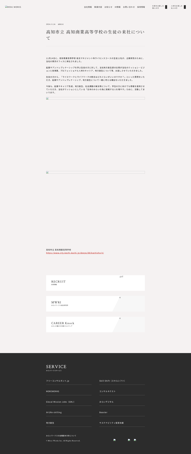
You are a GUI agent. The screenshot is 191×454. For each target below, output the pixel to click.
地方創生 (50, 422)
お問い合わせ (129, 7)
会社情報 (88, 7)
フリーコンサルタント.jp (57, 380)
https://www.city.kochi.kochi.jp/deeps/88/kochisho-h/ (75, 252)
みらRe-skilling (54, 412)
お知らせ (108, 7)
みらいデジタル (106, 401)
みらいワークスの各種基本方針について (61, 436)
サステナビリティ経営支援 (111, 422)
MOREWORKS (52, 391)
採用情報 (141, 7)
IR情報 (118, 7)
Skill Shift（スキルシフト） (112, 380)
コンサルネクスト (107, 391)
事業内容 (98, 7)
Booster (103, 412)
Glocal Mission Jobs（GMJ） (60, 401)
